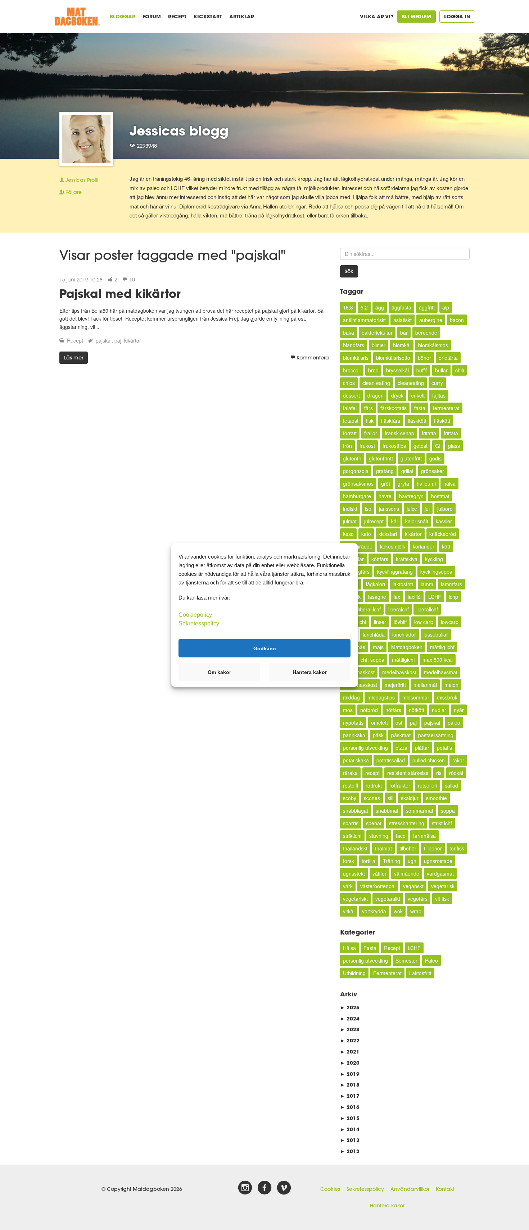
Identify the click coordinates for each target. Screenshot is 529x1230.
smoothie (436, 798)
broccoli (352, 370)
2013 (350, 1140)
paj (117, 340)
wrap (415, 911)
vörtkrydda (374, 911)
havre (385, 496)
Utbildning (354, 973)
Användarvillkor (409, 1189)
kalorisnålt (416, 521)
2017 (350, 1095)
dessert (351, 395)
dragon (375, 395)
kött (446, 546)
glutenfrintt (381, 458)
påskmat (401, 735)
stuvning (378, 835)
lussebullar (436, 634)
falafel (350, 408)
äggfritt (427, 307)
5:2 (364, 307)
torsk (348, 860)
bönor (424, 357)
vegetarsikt (387, 898)
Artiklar (241, 16)
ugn (412, 860)
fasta (419, 408)
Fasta (369, 947)
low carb (423, 621)
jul (427, 508)
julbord (445, 508)
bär (404, 332)
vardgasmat (440, 873)
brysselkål (397, 370)
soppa (448, 810)
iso (368, 508)
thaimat (383, 848)
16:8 (348, 307)
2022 (350, 1040)
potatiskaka (356, 760)
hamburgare (357, 496)
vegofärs (418, 898)
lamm (427, 584)
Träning (391, 860)
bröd (373, 370)
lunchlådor (404, 634)
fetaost (350, 420)
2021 (350, 1051)
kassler (444, 521)
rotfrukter (399, 785)
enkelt (418, 395)
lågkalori (375, 584)
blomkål (402, 345)
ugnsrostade (438, 860)
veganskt (413, 886)
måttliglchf (403, 659)
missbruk (447, 697)
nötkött (416, 709)
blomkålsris (356, 357)
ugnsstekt (354, 873)
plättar (422, 747)
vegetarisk (443, 886)
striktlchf (352, 835)
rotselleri (427, 785)
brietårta (448, 357)
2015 (350, 1118)
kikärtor (132, 340)
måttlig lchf (442, 647)
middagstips (381, 697)
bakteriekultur (377, 332)
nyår (459, 709)
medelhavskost (399, 672)
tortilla (368, 860)
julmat (350, 521)
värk (348, 886)
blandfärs (353, 345)
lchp (453, 596)
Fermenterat (387, 973)
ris (439, 772)
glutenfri (352, 458)
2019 (350, 1073)
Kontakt (445, 1189)
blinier (378, 345)
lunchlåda (374, 634)
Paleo (431, 960)
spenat (373, 823)
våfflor (379, 873)
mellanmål (425, 684)
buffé (422, 370)
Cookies (330, 1189)
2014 (350, 1129)
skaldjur (410, 798)
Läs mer (73, 357)
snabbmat (387, 810)
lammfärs (451, 584)
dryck (397, 395)
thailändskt (355, 848)
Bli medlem (416, 16)
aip (445, 307)
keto (366, 533)
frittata (451, 433)
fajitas (439, 395)
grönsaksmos (358, 483)
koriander (423, 546)
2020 (350, 1062)
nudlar (439, 709)
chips (349, 382)
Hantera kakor (387, 1205)
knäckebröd (442, 533)
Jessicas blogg (179, 130)
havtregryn (411, 496)
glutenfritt (411, 458)
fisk (370, 420)
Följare (73, 192)
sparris (350, 823)
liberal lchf (369, 609)
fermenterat (446, 408)
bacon (457, 319)
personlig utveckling (365, 747)
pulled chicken (428, 760)
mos (348, 709)
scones (372, 798)
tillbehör (433, 848)
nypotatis (353, 722)
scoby (349, 798)
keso (348, 533)
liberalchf (398, 609)
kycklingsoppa (436, 571)
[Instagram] (245, 1188)
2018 (350, 1084)
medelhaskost (359, 672)
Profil (81, 180)
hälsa (449, 483)
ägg (379, 307)
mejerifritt (395, 684)
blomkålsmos (433, 345)
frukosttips (394, 445)
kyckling (434, 559)
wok (398, 911)
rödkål (456, 772)
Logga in (457, 16)
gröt (385, 483)
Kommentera (313, 357)
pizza (401, 747)
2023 (350, 1029)
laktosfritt (403, 584)
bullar (441, 370)
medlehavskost (360, 684)
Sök (349, 271)
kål (394, 521)
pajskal (104, 340)
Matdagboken (406, 647)
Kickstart (208, 16)
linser (380, 621)
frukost (367, 445)
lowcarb (449, 621)
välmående (406, 873)
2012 (350, 1151)
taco (401, 835)
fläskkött (417, 420)
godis (435, 458)
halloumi (426, 483)
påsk (378, 735)
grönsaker (432, 470)
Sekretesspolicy (365, 1189)
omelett (379, 722)
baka (348, 332)
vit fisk (442, 898)
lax (397, 596)
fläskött (442, 420)
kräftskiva (406, 559)
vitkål (348, 911)
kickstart (388, 533)
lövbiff (400, 621)
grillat (407, 470)
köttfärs (379, 559)
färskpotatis (393, 408)
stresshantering (406, 823)
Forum (152, 16)
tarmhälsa (424, 835)
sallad (451, 785)
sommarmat (419, 810)
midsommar (415, 697)
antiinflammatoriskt (364, 319)
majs (378, 647)
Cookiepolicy (195, 615)
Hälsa (349, 947)
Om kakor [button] (219, 672)
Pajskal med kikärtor (120, 293)
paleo (454, 722)
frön (347, 445)
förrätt (350, 433)
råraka (350, 772)
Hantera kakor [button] (310, 672)
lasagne (377, 596)
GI (437, 445)
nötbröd (369, 709)
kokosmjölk (392, 546)
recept (372, 772)
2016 (350, 1106)
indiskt (350, 508)
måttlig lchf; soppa (363, 659)
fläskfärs (390, 420)
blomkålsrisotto (393, 357)
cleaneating (411, 382)
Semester (406, 960)
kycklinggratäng (395, 571)
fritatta (429, 433)
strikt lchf (442, 823)
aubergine (430, 319)
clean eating (376, 382)
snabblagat (355, 810)
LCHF (434, 596)
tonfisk (456, 848)
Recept (177, 16)
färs (368, 408)
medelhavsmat (440, 672)
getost (420, 445)
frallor (370, 433)
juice (412, 508)
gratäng (385, 470)
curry (437, 382)
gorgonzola (356, 470)
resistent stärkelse (408, 772)
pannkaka (354, 735)
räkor (458, 760)
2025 (350, 1007)
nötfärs (393, 709)
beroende (426, 332)
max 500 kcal (437, 659)
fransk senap (399, 433)
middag (351, 697)
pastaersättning (435, 735)
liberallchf (427, 609)
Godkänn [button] (264, 648)
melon (451, 684)
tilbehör (407, 848)
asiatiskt (402, 319)
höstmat (440, 496)
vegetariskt (355, 898)
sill (390, 798)
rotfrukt (374, 785)
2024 (350, 1018)
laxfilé (414, 596)
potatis (444, 747)
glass (454, 445)
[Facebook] (264, 1188)
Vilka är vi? (376, 16)
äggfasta (401, 307)
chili (459, 370)
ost (398, 722)
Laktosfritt (420, 973)
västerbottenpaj (377, 886)
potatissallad (390, 760)
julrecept (374, 521)
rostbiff (350, 785)
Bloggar (122, 16)
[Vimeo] (284, 1188)
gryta (403, 483)
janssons (389, 508)
